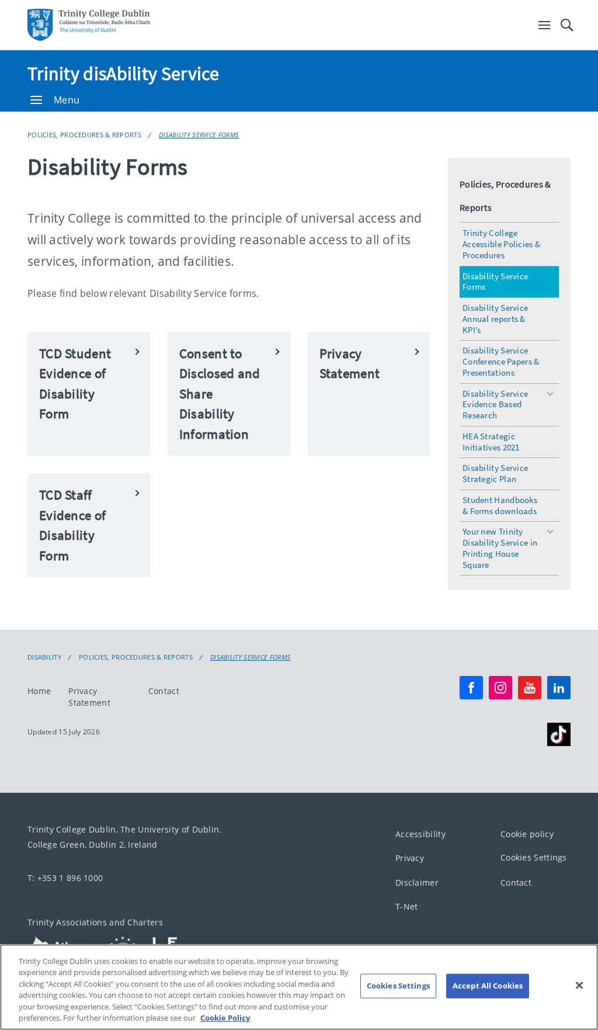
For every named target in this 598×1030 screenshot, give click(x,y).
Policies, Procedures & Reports (84, 134)
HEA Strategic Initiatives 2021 (491, 442)
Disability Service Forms (199, 134)
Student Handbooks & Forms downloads (500, 505)
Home (39, 690)
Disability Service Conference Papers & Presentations (501, 361)
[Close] (579, 985)
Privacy (409, 857)
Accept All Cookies (488, 985)
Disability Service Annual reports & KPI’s (495, 318)
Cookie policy (527, 834)
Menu (66, 99)
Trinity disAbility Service (123, 73)
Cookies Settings (533, 857)
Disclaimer (417, 882)
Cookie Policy (225, 1017)
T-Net (406, 906)
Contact (163, 690)
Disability (44, 657)
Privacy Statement (89, 696)
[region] (299, 987)
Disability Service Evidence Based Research (495, 404)
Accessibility (420, 834)
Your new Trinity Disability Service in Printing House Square (500, 548)
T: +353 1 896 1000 (65, 877)
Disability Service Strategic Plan (495, 473)
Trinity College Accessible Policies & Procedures (501, 244)
